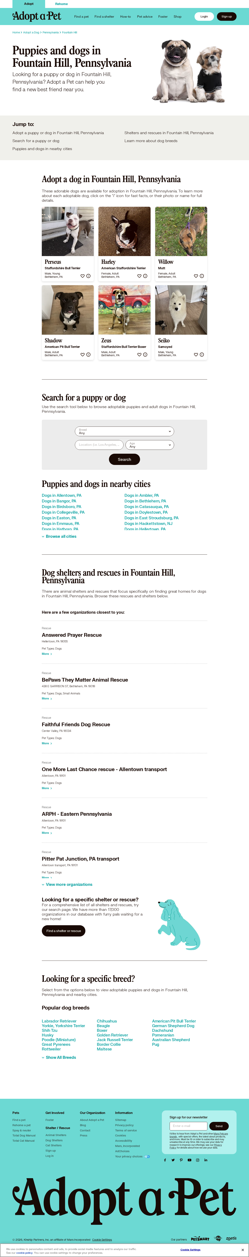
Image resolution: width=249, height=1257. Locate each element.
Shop (177, 16)
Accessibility (123, 1140)
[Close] (242, 1250)
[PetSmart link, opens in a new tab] (200, 1238)
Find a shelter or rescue (63, 931)
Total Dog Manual (24, 1135)
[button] (82, 276)
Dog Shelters (54, 1140)
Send (219, 1126)
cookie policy (24, 1252)
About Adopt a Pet (92, 1119)
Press (83, 1135)
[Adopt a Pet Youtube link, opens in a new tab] (190, 1160)
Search (124, 459)
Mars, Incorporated (127, 1146)
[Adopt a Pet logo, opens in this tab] (124, 1204)
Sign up (227, 16)
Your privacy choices (129, 1156)
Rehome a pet (21, 1125)
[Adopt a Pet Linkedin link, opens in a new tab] (206, 1160)
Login (204, 16)
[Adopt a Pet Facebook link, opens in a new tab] (166, 1160)
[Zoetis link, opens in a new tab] (231, 1238)
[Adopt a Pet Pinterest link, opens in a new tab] (182, 1160)
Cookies (120, 1135)
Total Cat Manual (23, 1140)
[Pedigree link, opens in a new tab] (218, 1238)
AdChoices (122, 1151)
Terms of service (126, 1130)
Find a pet (18, 1119)
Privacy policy (124, 1125)
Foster (163, 16)
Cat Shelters (53, 1145)
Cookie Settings (102, 1239)
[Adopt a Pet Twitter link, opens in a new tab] (174, 1160)
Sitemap (120, 1119)
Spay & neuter (21, 1130)
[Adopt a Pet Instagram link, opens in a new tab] (199, 1160)
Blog (83, 1125)
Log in (50, 1155)
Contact (85, 1130)
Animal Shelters (56, 1135)
